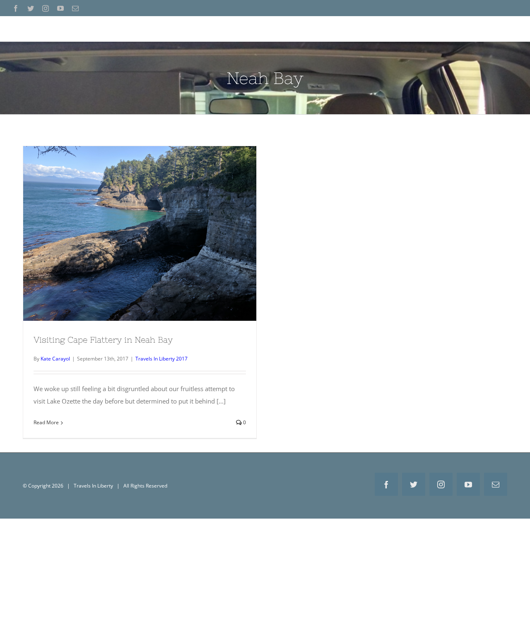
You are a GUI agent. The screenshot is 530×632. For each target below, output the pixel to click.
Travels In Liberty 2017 (161, 358)
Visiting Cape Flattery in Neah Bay (140, 226)
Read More (46, 422)
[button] (505, 28)
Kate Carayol (55, 358)
